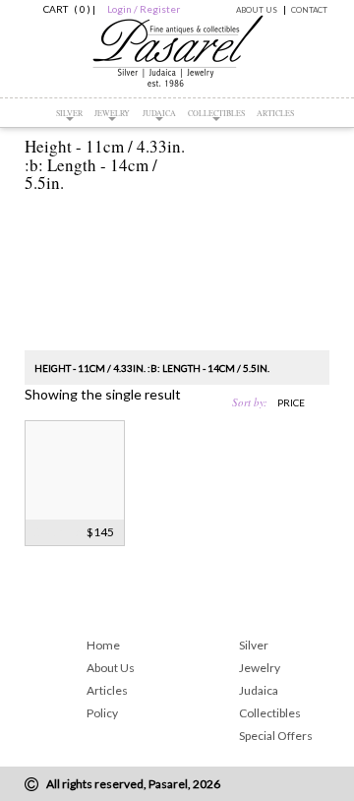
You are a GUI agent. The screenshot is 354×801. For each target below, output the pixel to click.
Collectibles (216, 113)
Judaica (159, 113)
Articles (275, 113)
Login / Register (143, 9)
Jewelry (112, 113)
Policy (102, 713)
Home (103, 645)
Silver (69, 113)
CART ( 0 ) (63, 9)
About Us (256, 10)
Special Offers (276, 735)
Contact (309, 10)
